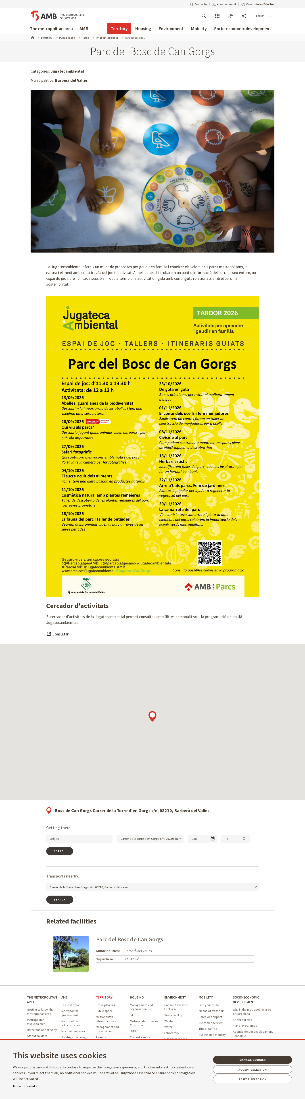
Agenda (101, 1037)
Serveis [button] (217, 15)
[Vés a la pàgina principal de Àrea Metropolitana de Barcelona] (57, 15)
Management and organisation (107, 1029)
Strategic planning (73, 1037)
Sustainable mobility (212, 1035)
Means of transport (211, 1011)
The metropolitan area (51, 28)
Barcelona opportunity (42, 1030)
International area (73, 1031)
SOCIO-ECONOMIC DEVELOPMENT (246, 999)
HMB (133, 1031)
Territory (119, 28)
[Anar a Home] (32, 37)
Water (168, 1027)
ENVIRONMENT (175, 997)
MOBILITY (206, 997)
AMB (83, 28)
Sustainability (173, 1015)
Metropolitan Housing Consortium (144, 1023)
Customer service (211, 1023)
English (260, 15)
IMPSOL (135, 1015)
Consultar (60, 634)
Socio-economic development (242, 28)
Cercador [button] (204, 15)
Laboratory (171, 1033)
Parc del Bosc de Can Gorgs (129, 939)
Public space (104, 1011)
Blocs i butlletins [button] (230, 15)
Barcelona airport (210, 1017)
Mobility (199, 28)
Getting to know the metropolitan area (40, 1011)
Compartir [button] (244, 15)
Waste (168, 1021)
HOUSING (137, 997)
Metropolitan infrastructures (106, 1019)
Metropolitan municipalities (36, 1022)
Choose (212, 838)
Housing (143, 28)
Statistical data (37, 1036)
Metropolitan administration (71, 1023)
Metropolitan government (70, 1013)
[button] (198, 4)
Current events (140, 1037)
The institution (70, 1005)
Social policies (242, 1020)
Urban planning (105, 1005)
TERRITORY (104, 997)
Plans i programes (245, 1026)
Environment (171, 28)
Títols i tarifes (208, 1029)
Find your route (209, 1005)
